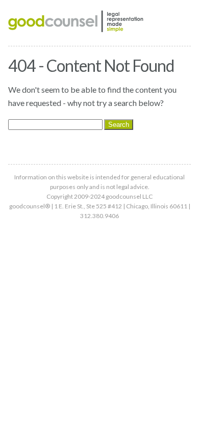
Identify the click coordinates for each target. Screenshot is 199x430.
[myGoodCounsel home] (76, 23)
